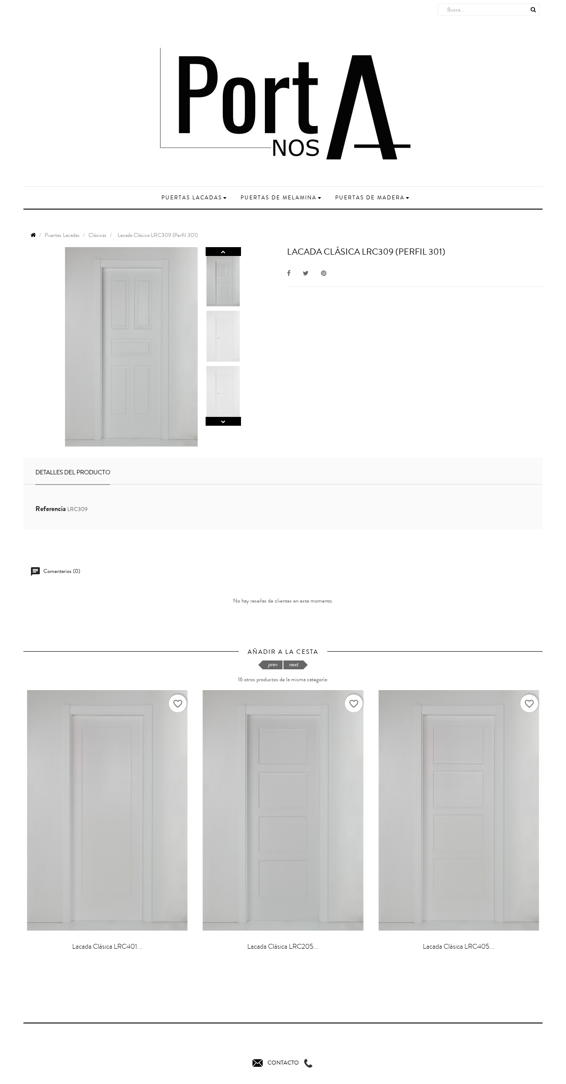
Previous (223, 421)
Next (223, 251)
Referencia (50, 508)
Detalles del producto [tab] (72, 472)
